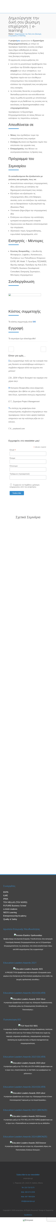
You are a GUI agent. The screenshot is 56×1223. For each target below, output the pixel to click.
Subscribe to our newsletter (28, 1174)
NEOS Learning (10, 912)
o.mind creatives (10, 909)
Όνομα (12, 458)
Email (13, 450)
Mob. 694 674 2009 (28, 1192)
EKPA (5, 892)
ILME (5, 895)
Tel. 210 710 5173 (28, 1187)
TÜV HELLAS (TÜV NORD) (15, 902)
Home (10, 34)
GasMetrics (28, 1215)
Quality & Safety (10, 919)
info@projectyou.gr (28, 1201)
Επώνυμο (14, 466)
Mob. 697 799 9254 (28, 1197)
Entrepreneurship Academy (14, 916)
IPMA (5, 899)
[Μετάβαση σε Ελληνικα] (28, 1220)
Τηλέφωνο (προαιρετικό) (20, 474)
